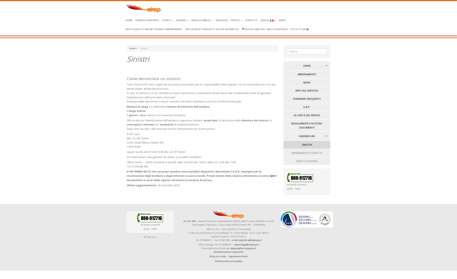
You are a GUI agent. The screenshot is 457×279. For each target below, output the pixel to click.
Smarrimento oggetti (307, 153)
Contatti (251, 20)
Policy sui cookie (217, 256)
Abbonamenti (307, 74)
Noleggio (222, 20)
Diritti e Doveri (306, 161)
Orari (282, 20)
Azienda (181, 20)
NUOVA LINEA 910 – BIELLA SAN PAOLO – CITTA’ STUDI (275, 29)
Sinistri (307, 144)
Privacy (236, 20)
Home (128, 20)
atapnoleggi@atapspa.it (246, 244)
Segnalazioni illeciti (238, 256)
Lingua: (265, 20)
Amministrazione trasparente (228, 251)
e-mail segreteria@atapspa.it (247, 240)
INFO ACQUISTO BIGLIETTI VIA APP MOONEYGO (212, 29)
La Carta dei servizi (307, 115)
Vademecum (307, 136)
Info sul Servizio (306, 90)
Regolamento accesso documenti (306, 125)
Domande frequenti (307, 98)
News (306, 82)
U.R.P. (306, 107)
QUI (272, 175)
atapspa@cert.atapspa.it (243, 248)
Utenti (166, 20)
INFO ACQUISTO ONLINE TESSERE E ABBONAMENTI (153, 29)
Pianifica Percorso (147, 20)
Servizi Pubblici (201, 20)
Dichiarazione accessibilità (228, 261)
